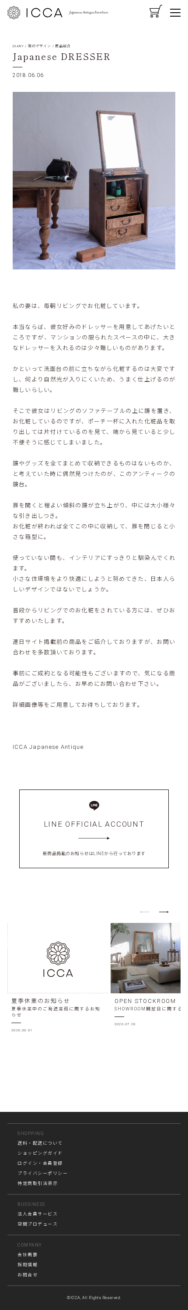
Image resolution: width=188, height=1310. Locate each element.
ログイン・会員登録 (40, 1163)
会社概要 (27, 1254)
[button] (164, 912)
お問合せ (27, 1274)
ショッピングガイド (40, 1153)
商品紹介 (62, 46)
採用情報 (27, 1264)
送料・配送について (40, 1143)
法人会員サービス (37, 1214)
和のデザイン (39, 46)
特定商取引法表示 (37, 1183)
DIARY (18, 46)
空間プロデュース (37, 1224)
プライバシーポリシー (42, 1173)
